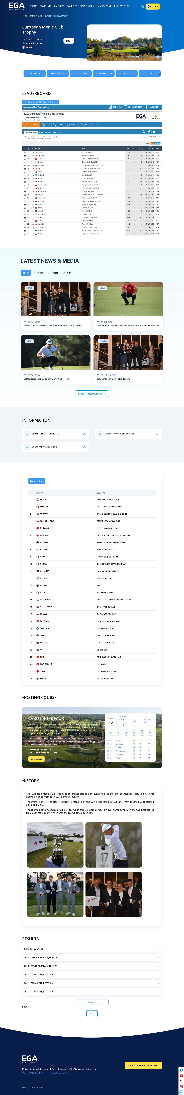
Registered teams (103, 73)
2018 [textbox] (68, 41)
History (150, 73)
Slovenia (41, 201)
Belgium (40, 188)
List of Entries (36, 481)
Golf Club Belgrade (88, 178)
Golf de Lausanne (88, 191)
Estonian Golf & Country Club (92, 230)
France (40, 152)
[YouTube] (181, 1075)
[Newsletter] (181, 1092)
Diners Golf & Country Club (91, 201)
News (40, 272)
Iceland (40, 211)
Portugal (40, 182)
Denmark (41, 155)
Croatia (40, 195)
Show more (92, 1002)
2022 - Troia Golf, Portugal (39, 983)
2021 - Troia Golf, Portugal (39, 991)
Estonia (40, 230)
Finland (40, 204)
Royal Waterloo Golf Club (90, 188)
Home (24, 16)
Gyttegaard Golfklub (88, 155)
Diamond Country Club (90, 217)
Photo (55, 272)
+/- (32, 148)
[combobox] (68, 41)
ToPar (128, 149)
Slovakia (41, 224)
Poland (40, 234)
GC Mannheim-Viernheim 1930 (92, 165)
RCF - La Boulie (87, 152)
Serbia (40, 178)
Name (83, 148)
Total (157, 148)
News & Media (87, 6)
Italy (39, 168)
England (40, 162)
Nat (36, 148)
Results (56, 132)
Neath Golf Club (87, 208)
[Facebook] (181, 1070)
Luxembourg (42, 227)
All (28, 272)
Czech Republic (43, 185)
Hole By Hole (44, 132)
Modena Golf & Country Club (91, 168)
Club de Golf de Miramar (90, 182)
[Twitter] (181, 1081)
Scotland (41, 175)
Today (141, 149)
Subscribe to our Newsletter (143, 1065)
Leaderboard (34, 73)
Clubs (151, 143)
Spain (40, 159)
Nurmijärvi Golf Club (89, 204)
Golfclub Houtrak (87, 214)
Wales (40, 208)
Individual (157, 143)
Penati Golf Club (87, 224)
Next (156, 74)
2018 (40, 16)
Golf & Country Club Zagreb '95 (92, 195)
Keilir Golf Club (87, 211)
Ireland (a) (41, 198)
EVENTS (32, 16)
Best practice (121, 6)
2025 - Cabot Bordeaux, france (40, 957)
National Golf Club (88, 221)
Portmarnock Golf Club (89, 198)
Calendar (59, 6)
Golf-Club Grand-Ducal (90, 227)
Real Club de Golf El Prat (90, 159)
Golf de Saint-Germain (89, 172)
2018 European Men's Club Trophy (40, 102)
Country (40, 148)
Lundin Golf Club (87, 175)
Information (80, 73)
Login (155, 6)
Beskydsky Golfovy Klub (90, 185)
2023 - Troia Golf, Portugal (39, 974)
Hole (134, 149)
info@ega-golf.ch (60, 1073)
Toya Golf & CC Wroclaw (90, 234)
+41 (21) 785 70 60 (34, 1073)
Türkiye (40, 221)
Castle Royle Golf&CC (89, 162)
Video (70, 272)
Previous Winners (33, 949)
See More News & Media (90, 393)
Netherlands (42, 214)
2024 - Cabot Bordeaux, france (40, 966)
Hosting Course (127, 73)
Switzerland (42, 191)
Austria (40, 217)
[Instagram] (181, 1086)
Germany (41, 165)
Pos (28, 148)
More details (36, 759)
